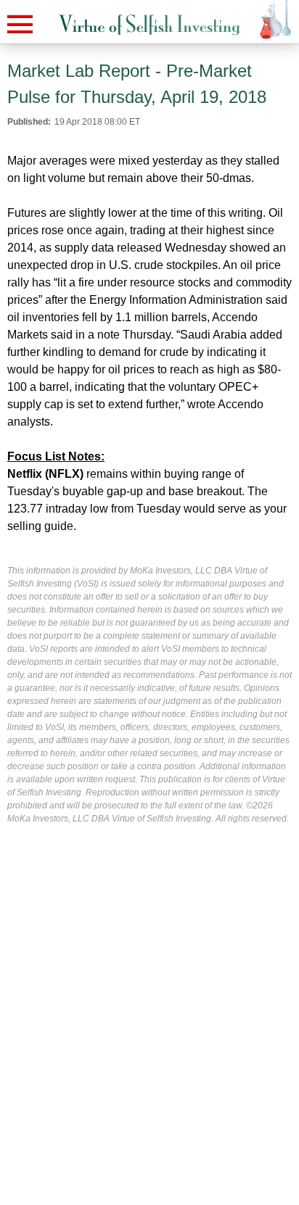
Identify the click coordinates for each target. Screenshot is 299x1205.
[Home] (149, 25)
